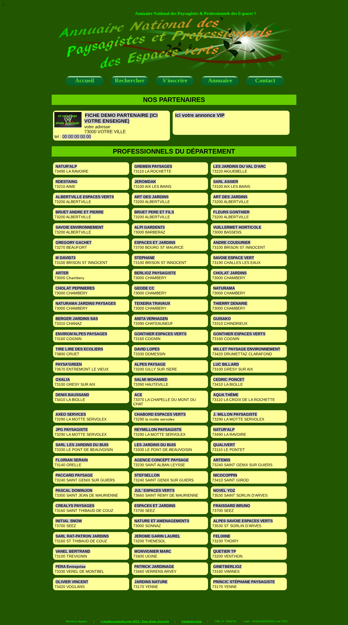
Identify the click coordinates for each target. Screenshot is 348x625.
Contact (265, 80)
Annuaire (220, 80)
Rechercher (130, 80)
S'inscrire (175, 80)
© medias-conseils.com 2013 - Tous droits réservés (135, 621)
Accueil (84, 80)
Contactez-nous (192, 621)
